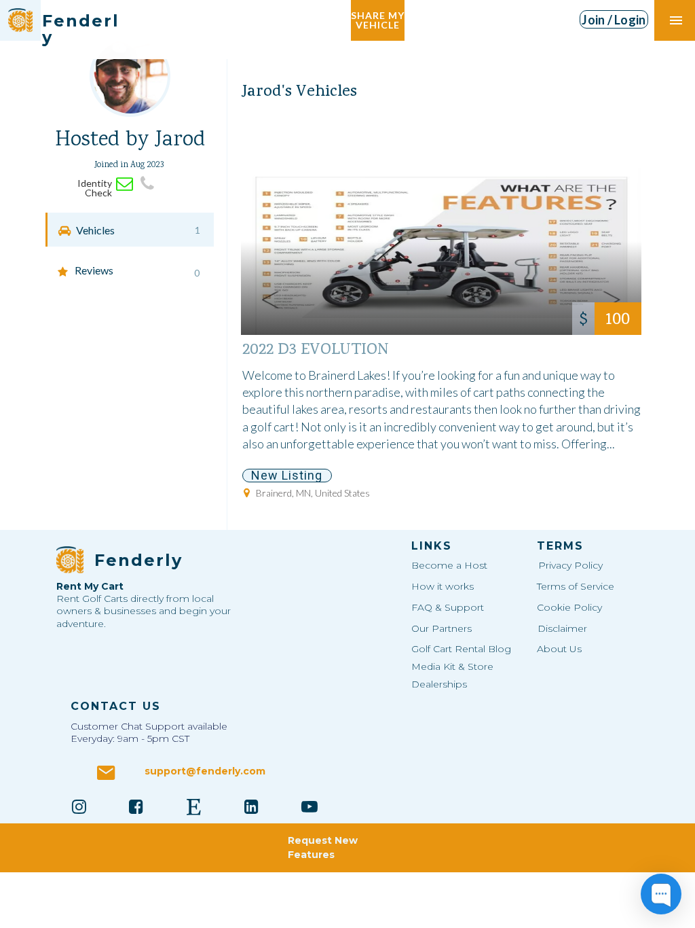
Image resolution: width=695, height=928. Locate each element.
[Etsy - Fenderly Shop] (194, 806)
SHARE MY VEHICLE (378, 20)
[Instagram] (79, 806)
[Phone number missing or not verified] (146, 183)
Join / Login (613, 19)
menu (676, 20)
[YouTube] (309, 806)
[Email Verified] (124, 183)
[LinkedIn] (252, 806)
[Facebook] (136, 806)
